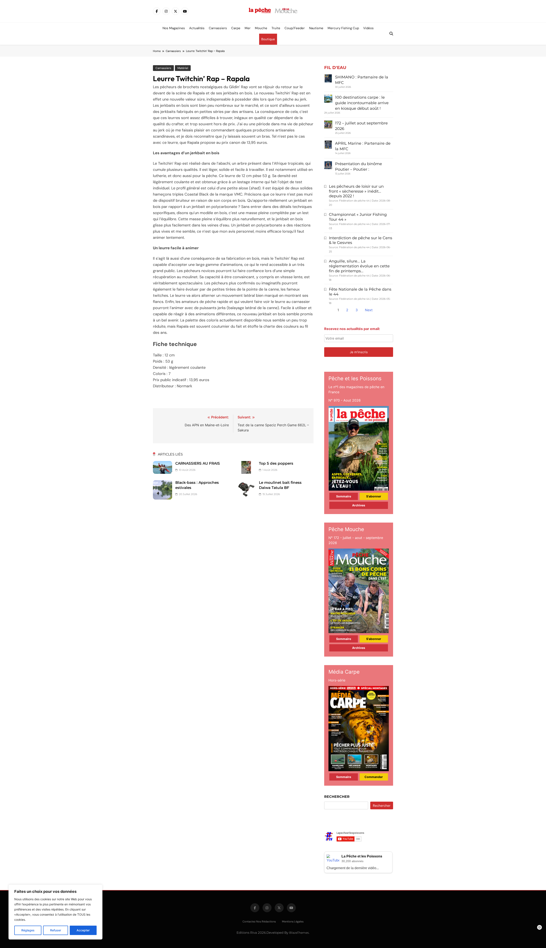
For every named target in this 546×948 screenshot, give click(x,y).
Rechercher (337, 797)
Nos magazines (174, 28)
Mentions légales (292, 921)
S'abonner (373, 496)
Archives (358, 505)
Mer (248, 28)
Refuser (55, 930)
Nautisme (316, 28)
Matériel (182, 68)
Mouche (261, 28)
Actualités (197, 28)
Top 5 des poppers (276, 463)
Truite (276, 28)
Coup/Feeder (295, 28)
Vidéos (368, 28)
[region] (55, 912)
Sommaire (343, 496)
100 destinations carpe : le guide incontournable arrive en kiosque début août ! (362, 103)
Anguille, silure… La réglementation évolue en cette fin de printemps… (359, 266)
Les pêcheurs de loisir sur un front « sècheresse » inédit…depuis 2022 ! (356, 191)
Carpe (235, 28)
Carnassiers (218, 28)
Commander (373, 777)
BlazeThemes (299, 933)
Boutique (268, 39)
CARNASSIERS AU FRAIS (197, 463)
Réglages (28, 930)
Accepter (83, 930)
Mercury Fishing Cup (343, 28)
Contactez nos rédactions (259, 921)
